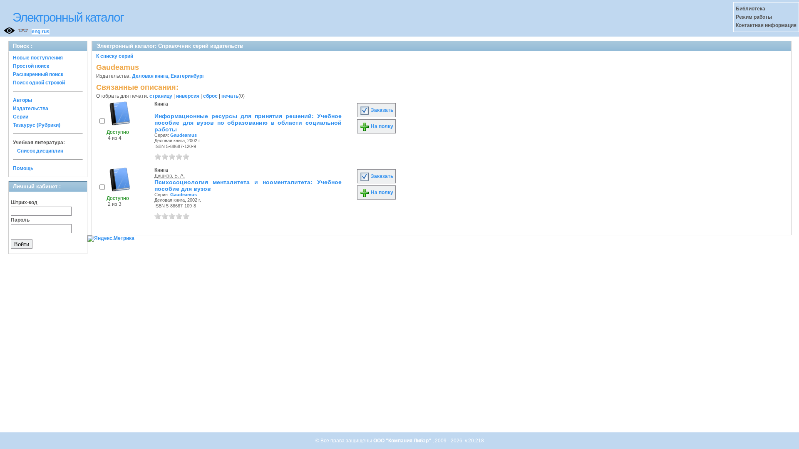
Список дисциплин (40, 151)
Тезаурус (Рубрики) (36, 125)
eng (36, 32)
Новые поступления (38, 58)
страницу (160, 96)
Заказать (381, 110)
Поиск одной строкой (39, 83)
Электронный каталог (68, 17)
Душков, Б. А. (169, 176)
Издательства (30, 108)
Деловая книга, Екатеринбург (168, 76)
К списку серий (114, 56)
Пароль (20, 220)
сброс (210, 96)
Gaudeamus (183, 135)
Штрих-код (24, 202)
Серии (20, 117)
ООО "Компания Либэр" (402, 441)
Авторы (22, 100)
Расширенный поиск (38, 74)
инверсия (187, 96)
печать (229, 96)
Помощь (23, 168)
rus (46, 32)
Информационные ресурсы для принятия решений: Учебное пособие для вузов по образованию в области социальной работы (248, 123)
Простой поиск (31, 66)
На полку (381, 126)
